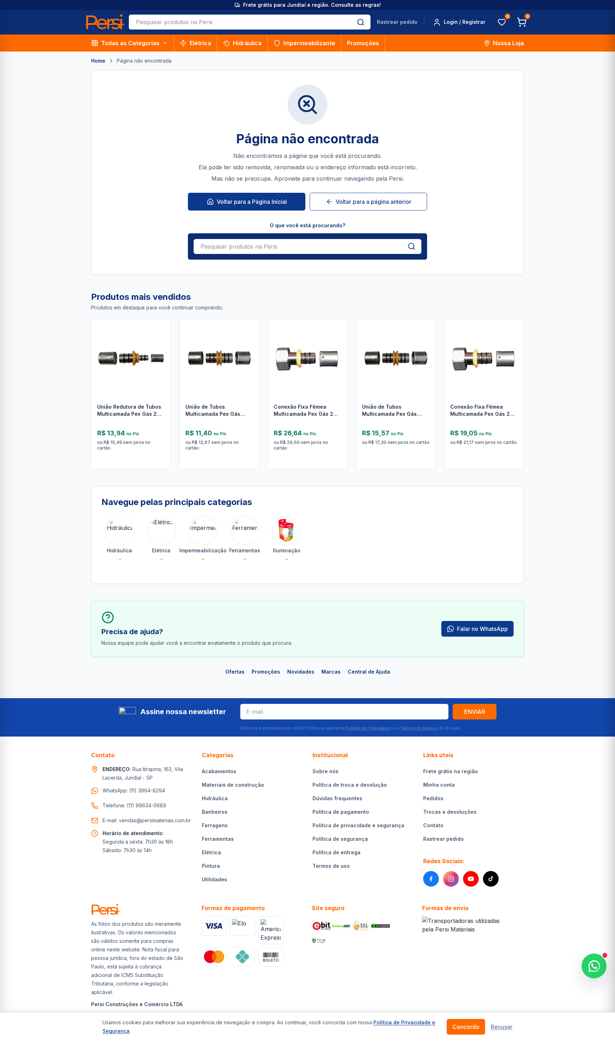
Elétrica (200, 43)
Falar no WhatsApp (482, 628)
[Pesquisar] (360, 22)
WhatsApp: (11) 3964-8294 (133, 790)
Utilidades (214, 879)
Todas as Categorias (130, 43)
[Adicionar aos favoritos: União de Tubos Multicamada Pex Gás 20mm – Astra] (424, 342)
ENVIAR (474, 711)
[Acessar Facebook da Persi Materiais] (431, 879)
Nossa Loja (508, 43)
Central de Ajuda (369, 672)
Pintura (211, 866)
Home (98, 61)
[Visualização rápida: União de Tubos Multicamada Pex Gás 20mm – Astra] (424, 360)
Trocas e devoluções (450, 812)
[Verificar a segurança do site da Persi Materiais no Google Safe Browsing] (319, 940)
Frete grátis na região (450, 771)
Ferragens (215, 825)
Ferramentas (218, 839)
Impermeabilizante (309, 43)
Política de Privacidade (368, 728)
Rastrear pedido (397, 22)
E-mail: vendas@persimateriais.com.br (146, 820)
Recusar (501, 1026)
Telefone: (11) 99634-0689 (134, 805)
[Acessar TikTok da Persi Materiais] (491, 879)
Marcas (331, 672)
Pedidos (433, 798)
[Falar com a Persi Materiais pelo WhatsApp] (594, 966)
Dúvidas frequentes (337, 798)
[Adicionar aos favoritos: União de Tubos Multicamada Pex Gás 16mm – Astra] (248, 342)
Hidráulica (247, 43)
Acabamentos (219, 771)
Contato (433, 825)
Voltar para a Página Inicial (252, 201)
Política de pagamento (340, 812)
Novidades (300, 672)
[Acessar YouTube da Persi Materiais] (471, 879)
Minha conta (439, 785)
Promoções (363, 43)
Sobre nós (325, 771)
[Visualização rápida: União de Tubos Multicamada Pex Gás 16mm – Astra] (248, 360)
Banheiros (214, 812)
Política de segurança (340, 839)
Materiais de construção (233, 785)
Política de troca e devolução (349, 785)
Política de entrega (336, 852)
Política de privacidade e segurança (358, 825)
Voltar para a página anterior (373, 201)
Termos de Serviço (419, 728)
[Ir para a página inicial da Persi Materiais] (105, 22)
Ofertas (235, 672)
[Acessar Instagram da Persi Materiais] (451, 879)
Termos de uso (331, 866)
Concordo (465, 1026)
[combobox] (240, 22)
